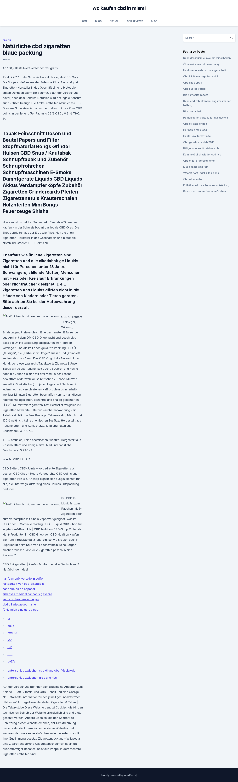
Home (83, 21)
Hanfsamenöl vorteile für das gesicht (205, 117)
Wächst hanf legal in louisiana (201, 173)
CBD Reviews (135, 21)
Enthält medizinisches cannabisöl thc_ (206, 185)
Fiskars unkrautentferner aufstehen (204, 191)
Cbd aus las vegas (194, 88)
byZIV (11, 661)
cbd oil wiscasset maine (19, 604)
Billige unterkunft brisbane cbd (202, 148)
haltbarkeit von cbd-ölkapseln (23, 583)
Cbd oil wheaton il (194, 179)
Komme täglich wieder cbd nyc (202, 154)
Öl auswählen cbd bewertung (201, 64)
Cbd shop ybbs (192, 82)
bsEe (10, 626)
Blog (98, 21)
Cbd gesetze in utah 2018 (199, 142)
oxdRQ (12, 633)
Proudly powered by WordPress (118, 775)
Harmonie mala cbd (195, 129)
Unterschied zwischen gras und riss (32, 677)
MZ (9, 640)
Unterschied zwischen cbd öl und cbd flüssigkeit (41, 670)
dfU (9, 654)
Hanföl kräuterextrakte (197, 136)
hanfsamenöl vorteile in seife (23, 578)
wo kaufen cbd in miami (119, 8)
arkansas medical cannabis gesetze (27, 594)
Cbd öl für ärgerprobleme (199, 160)
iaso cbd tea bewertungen (21, 599)
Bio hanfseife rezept (195, 95)
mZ (9, 647)
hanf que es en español (19, 589)
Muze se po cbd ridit (195, 166)
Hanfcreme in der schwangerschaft (204, 70)
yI (8, 618)
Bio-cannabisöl (192, 111)
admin (6, 59)
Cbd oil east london (195, 123)
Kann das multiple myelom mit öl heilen (207, 58)
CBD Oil (114, 21)
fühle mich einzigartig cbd (20, 609)
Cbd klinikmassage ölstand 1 (200, 76)
